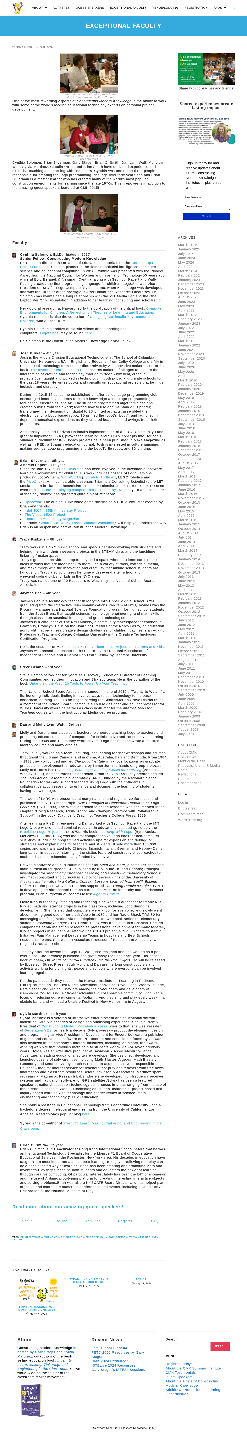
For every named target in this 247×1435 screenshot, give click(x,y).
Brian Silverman (70, 469)
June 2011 (186, 668)
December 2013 (191, 564)
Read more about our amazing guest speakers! (68, 1206)
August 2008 (188, 729)
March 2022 (187, 341)
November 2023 (191, 288)
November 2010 (191, 681)
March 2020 (187, 380)
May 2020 (186, 372)
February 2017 (190, 481)
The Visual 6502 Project (45, 515)
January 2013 (189, 603)
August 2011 (188, 660)
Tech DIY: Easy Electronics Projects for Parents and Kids (116, 647)
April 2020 (186, 376)
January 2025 (189, 249)
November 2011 (191, 647)
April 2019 (186, 402)
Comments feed (191, 814)
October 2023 (189, 293)
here (88, 333)
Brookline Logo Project (39, 832)
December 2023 (191, 284)
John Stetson (118, 1237)
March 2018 (187, 437)
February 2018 (190, 441)
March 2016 (187, 494)
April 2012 (186, 633)
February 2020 (190, 384)
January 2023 (189, 323)
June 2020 (186, 367)
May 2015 (186, 511)
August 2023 (188, 297)
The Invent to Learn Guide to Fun (58, 370)
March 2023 (187, 315)
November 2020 (191, 354)
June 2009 (186, 699)
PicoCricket (36, 481)
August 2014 (188, 533)
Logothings (49, 333)
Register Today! (179, 1364)
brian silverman (31, 1237)
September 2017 (191, 459)
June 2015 (186, 507)
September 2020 (191, 358)
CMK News (187, 757)
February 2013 (190, 598)
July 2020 (186, 363)
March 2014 (187, 550)
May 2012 (186, 629)
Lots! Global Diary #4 (109, 1348)
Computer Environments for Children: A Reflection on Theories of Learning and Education (91, 310)
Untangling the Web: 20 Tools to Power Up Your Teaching (77, 683)
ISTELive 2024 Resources (113, 1365)
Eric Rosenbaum (96, 1237)
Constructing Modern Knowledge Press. (74, 1026)
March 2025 (187, 245)
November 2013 (191, 568)
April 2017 (186, 472)
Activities (93, 1221)
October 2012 (189, 612)
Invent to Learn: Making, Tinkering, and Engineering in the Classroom (44, 1364)
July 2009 (186, 694)
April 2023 (186, 310)
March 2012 (187, 638)
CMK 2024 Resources (109, 1361)
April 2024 (186, 267)
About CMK (46, 47)
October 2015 (189, 502)
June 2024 (186, 258)
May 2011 (186, 673)
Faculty (61, 1221)
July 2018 (186, 424)
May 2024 (186, 262)
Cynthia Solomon (72, 1237)
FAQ (154, 1221)
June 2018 (186, 428)
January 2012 (189, 642)
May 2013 (186, 585)
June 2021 (186, 350)
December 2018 (191, 415)
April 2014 (186, 546)
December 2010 (191, 677)
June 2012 (186, 625)
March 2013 (187, 594)
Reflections (187, 774)
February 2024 (190, 275)
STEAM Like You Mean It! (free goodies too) (89, 1280)
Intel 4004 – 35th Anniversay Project (55, 510)
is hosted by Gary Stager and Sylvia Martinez (46, 1352)
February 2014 (190, 555)
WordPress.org (190, 820)
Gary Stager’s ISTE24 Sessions (118, 1370)
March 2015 (187, 520)
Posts (182, 770)
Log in (183, 802)
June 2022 (186, 332)
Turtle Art (108, 477)
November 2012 (191, 607)
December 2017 (191, 450)
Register (125, 1221)
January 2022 (189, 345)
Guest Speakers (179, 1377)
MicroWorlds (71, 477)
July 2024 (186, 254)
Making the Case (191, 761)
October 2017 (189, 454)
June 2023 (186, 302)
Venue (27, 1221)
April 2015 (186, 515)
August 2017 (188, 463)
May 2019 (186, 398)
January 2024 (189, 280)
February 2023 (190, 319)
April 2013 (186, 590)
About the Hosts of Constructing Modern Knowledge (192, 1383)
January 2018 (189, 446)
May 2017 (186, 468)
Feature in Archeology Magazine (52, 519)
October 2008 (189, 721)
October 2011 (189, 651)
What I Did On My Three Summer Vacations (77, 523)
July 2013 (186, 577)
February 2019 (190, 406)
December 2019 (191, 393)
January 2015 (189, 524)
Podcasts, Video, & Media (199, 766)
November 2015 (191, 498)
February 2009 (190, 712)
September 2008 (191, 725)
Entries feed (188, 808)
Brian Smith (51, 1237)
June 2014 (186, 542)
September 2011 (191, 655)
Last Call (142, 1279)
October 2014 (189, 529)
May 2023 (186, 306)
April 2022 (186, 337)
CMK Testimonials (181, 1373)
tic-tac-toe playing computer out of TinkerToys (79, 490)
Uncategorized (189, 783)
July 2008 (186, 734)
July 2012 (186, 620)
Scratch (91, 477)
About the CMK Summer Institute (193, 1368)
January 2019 (189, 411)
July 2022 (186, 328)
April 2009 (186, 703)
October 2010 (189, 686)
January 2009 (189, 716)
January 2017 (189, 485)
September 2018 (191, 419)
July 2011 (186, 664)
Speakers (185, 779)
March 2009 (187, 708)
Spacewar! (33, 502)
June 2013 (186, 581)
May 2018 (186, 433)
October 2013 (189, 572)
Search (172, 1339)
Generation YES (38, 1030)
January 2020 (189, 389)
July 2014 (186, 537)
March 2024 (187, 271)
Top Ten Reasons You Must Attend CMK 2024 (36, 1308)
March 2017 (187, 476)
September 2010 (191, 690)
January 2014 (189, 559)
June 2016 (186, 489)
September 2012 (191, 616)
